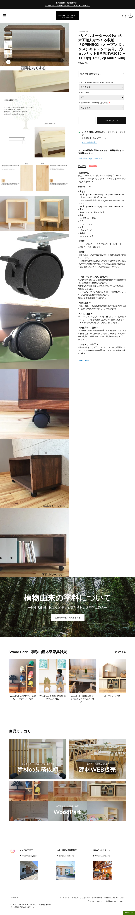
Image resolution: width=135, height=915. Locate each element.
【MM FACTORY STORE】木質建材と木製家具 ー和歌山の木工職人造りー (31, 905)
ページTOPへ (84, 360)
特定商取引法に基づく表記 (114, 897)
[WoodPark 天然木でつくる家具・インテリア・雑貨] (22, 676)
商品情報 (82, 165)
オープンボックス (112, 696)
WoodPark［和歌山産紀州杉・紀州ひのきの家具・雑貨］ (82, 699)
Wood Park (83, 31)
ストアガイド (64, 897)
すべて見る (120, 652)
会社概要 (109, 901)
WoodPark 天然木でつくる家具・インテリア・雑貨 (23, 697)
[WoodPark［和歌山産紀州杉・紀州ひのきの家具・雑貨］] (82, 676)
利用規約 (74, 897)
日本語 (13, 898)
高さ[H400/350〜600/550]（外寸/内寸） (94, 103)
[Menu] (5, 16)
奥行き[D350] (84, 93)
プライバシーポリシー (95, 901)
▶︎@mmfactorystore (28, 855)
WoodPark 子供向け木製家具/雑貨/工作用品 (52, 697)
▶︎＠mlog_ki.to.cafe (101, 855)
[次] (8, 62)
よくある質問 (85, 897)
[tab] (83, 165)
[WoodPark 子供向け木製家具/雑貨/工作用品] (52, 676)
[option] (8, 35)
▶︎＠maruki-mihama (65, 855)
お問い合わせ (97, 897)
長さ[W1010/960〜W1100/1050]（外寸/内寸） (96, 82)
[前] (8, 27)
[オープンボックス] (112, 676)
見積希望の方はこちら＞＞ (90, 158)
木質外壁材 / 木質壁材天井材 (67, 4)
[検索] (124, 16)
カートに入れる (111, 120)
